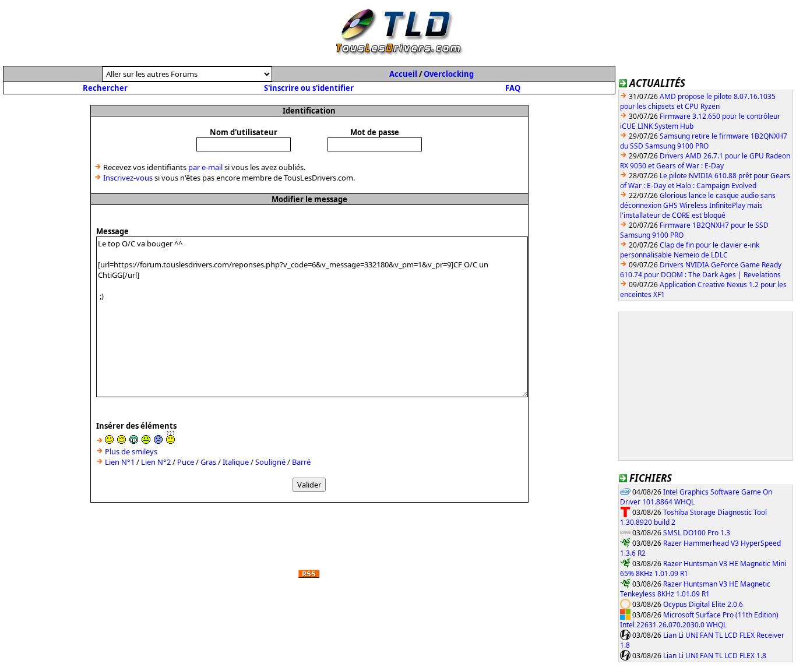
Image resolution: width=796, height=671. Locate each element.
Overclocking (449, 74)
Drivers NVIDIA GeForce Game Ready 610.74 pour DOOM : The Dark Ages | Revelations (700, 270)
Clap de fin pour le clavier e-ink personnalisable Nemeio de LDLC (689, 250)
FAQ (512, 88)
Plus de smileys (131, 451)
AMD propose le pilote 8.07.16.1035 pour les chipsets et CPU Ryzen (698, 101)
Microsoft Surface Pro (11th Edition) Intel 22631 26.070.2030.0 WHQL (699, 620)
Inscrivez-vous (128, 177)
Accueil (403, 74)
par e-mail (205, 167)
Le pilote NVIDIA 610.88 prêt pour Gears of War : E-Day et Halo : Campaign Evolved (705, 180)
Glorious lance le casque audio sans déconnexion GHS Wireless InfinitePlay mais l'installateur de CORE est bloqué (698, 205)
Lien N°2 (156, 462)
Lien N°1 (120, 462)
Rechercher (105, 88)
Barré (301, 462)
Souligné (270, 462)
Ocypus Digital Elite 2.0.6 (703, 604)
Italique (236, 462)
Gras (208, 462)
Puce (185, 462)
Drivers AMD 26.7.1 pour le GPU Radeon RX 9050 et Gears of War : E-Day (705, 161)
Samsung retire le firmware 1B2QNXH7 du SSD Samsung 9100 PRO (703, 141)
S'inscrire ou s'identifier (309, 88)
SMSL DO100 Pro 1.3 (696, 533)
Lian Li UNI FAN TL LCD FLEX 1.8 (714, 656)
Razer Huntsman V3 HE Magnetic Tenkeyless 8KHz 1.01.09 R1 (695, 589)
